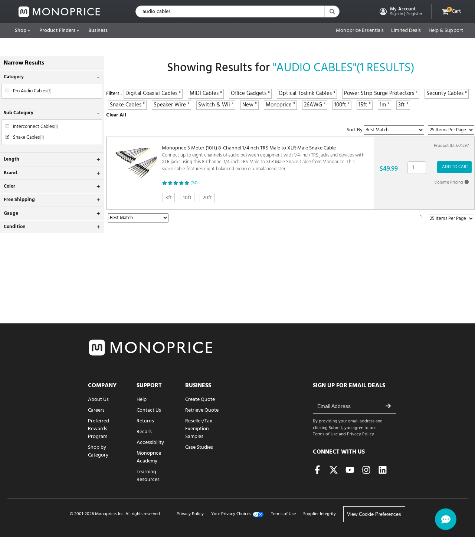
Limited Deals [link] (406, 30)
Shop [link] (20, 30)
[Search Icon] (331, 11)
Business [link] (98, 30)
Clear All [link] (116, 115)
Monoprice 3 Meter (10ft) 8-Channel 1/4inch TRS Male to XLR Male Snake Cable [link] (263, 159)
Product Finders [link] (57, 30)
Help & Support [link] (446, 30)
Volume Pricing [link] (451, 182)
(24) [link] (194, 183)
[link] (59, 12)
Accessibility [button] (150, 443)
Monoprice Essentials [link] (360, 30)
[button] (400, 11)
